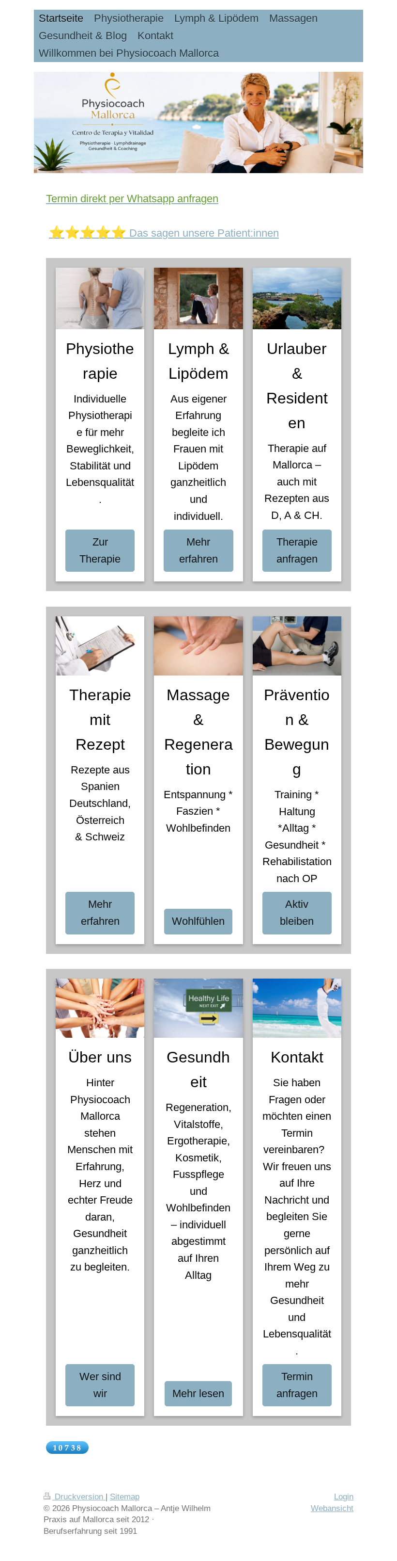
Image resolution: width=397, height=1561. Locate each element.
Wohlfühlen (198, 921)
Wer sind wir (100, 1385)
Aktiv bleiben (297, 912)
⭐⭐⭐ (103, 232)
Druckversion (79, 1496)
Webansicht (332, 1508)
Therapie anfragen (297, 550)
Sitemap (124, 1496)
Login (343, 1496)
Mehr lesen (198, 1393)
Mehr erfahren (198, 550)
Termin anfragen (297, 1385)
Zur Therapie (100, 550)
